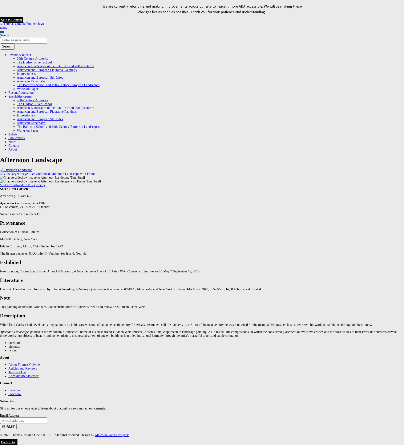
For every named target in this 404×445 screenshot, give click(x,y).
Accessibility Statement (23, 376)
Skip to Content (11, 20)
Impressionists (26, 73)
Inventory (14, 55)
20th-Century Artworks (32, 58)
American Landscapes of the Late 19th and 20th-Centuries (55, 66)
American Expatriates (31, 81)
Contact (13, 145)
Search (4, 35)
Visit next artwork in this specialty (22, 185)
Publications (16, 138)
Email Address (9, 415)
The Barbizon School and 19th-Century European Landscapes (58, 85)
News (12, 142)
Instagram (14, 390)
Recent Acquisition (21, 92)
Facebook (14, 394)
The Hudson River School (34, 62)
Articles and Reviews (22, 368)
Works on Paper (27, 89)
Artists (12, 134)
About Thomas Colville (24, 364)
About (12, 149)
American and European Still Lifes (40, 77)
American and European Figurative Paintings (47, 70)
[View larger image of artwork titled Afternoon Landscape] (16, 170)
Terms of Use (17, 372)
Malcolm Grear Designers (112, 435)
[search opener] (2, 32)
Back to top (8, 442)
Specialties (15, 96)
